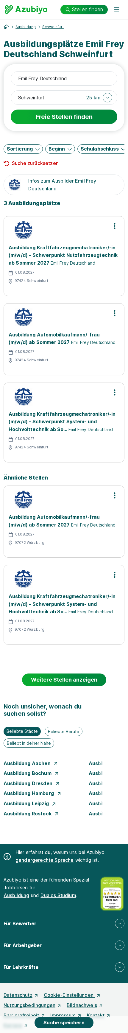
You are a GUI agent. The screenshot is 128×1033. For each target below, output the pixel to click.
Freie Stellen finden (64, 116)
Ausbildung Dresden (29, 783)
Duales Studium (58, 895)
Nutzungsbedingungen (29, 1005)
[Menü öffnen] (116, 9)
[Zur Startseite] (26, 9)
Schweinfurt (53, 27)
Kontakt (95, 1015)
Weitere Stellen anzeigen (64, 679)
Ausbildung (25, 27)
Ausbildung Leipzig (27, 803)
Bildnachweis (82, 1005)
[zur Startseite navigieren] (6, 27)
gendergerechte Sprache (44, 860)
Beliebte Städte (22, 731)
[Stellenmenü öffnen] (114, 226)
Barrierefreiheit (21, 1015)
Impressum (62, 1015)
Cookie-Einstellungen (69, 995)
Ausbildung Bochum (28, 773)
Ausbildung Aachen (28, 763)
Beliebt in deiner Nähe (29, 743)
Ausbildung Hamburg (29, 793)
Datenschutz (18, 995)
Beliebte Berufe (63, 731)
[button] (99, 97)
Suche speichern (63, 1023)
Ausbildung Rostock (28, 814)
